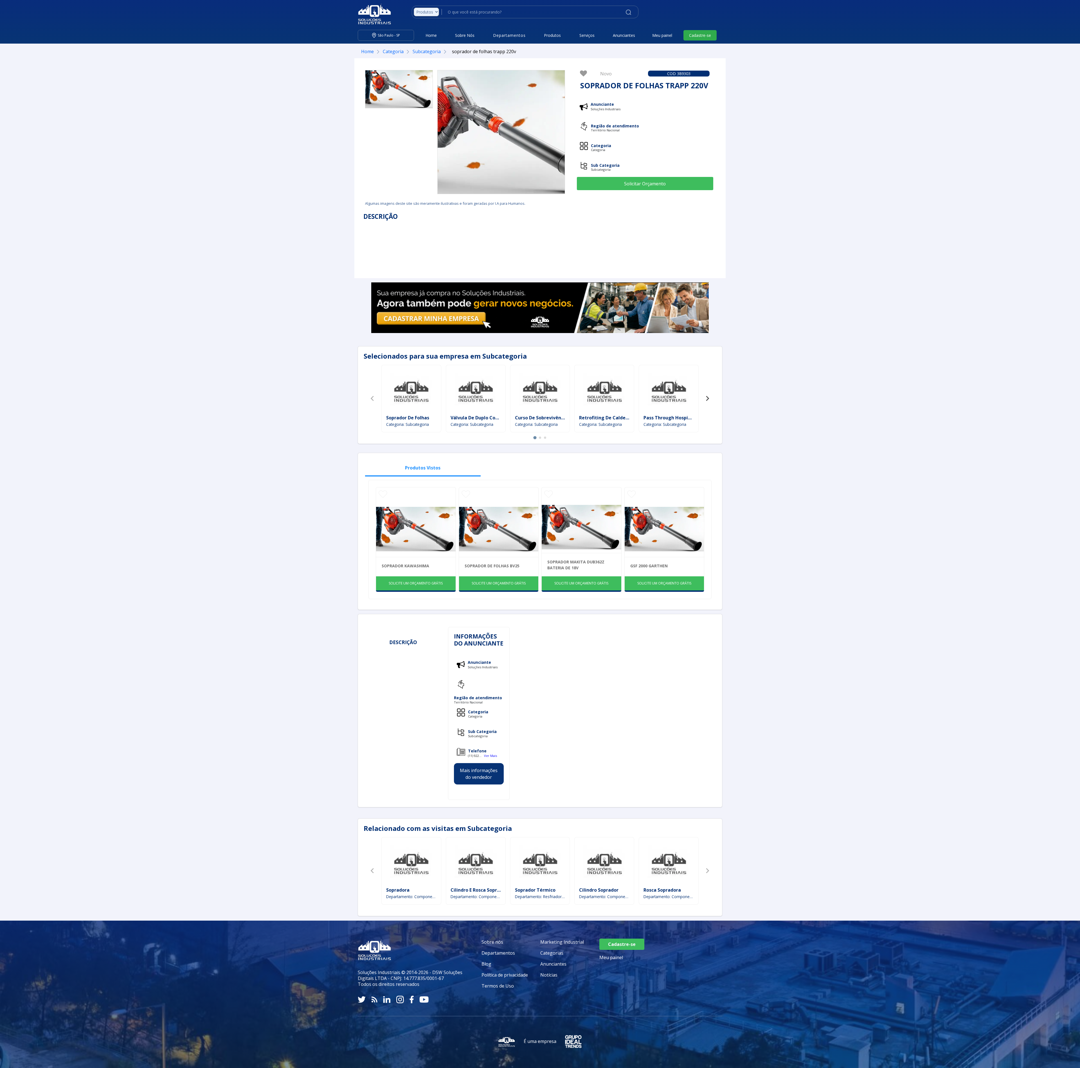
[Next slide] (707, 398)
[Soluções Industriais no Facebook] (412, 999)
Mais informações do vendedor (479, 773)
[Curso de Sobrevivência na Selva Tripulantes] (540, 391)
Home (431, 35)
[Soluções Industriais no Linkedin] (387, 999)
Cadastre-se (700, 35)
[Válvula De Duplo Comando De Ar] (475, 391)
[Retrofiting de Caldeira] (604, 391)
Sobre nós (492, 942)
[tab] (534, 437)
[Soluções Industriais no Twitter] (362, 999)
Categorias (551, 953)
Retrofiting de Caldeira (605, 418)
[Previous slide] (372, 398)
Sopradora (398, 890)
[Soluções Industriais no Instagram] (400, 999)
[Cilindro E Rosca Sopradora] (475, 863)
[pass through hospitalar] (669, 391)
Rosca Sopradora (662, 890)
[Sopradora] (411, 863)
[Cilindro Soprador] (604, 863)
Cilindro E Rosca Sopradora (480, 890)
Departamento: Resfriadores (540, 896)
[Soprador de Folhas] (411, 391)
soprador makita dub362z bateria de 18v (575, 564)
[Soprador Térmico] (540, 863)
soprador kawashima (405, 565)
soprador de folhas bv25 (492, 565)
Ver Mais (490, 756)
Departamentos (498, 953)
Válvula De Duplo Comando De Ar (487, 418)
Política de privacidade (505, 975)
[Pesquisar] (628, 11)
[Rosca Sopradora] (669, 863)
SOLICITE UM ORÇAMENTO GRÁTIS (416, 583)
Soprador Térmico (535, 890)
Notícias (548, 975)
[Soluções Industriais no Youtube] (424, 999)
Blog (486, 964)
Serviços (587, 35)
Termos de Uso (498, 986)
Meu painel (662, 35)
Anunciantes (624, 35)
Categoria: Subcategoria (407, 424)
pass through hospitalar (671, 418)
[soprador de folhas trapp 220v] (399, 89)
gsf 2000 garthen (649, 565)
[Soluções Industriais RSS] (374, 999)
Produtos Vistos (422, 468)
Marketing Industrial (562, 942)
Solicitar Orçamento (645, 184)
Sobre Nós (464, 35)
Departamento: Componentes (476, 896)
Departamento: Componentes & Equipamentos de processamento (411, 896)
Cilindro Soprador (598, 890)
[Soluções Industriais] (372, 14)
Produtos (552, 35)
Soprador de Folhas (407, 418)
